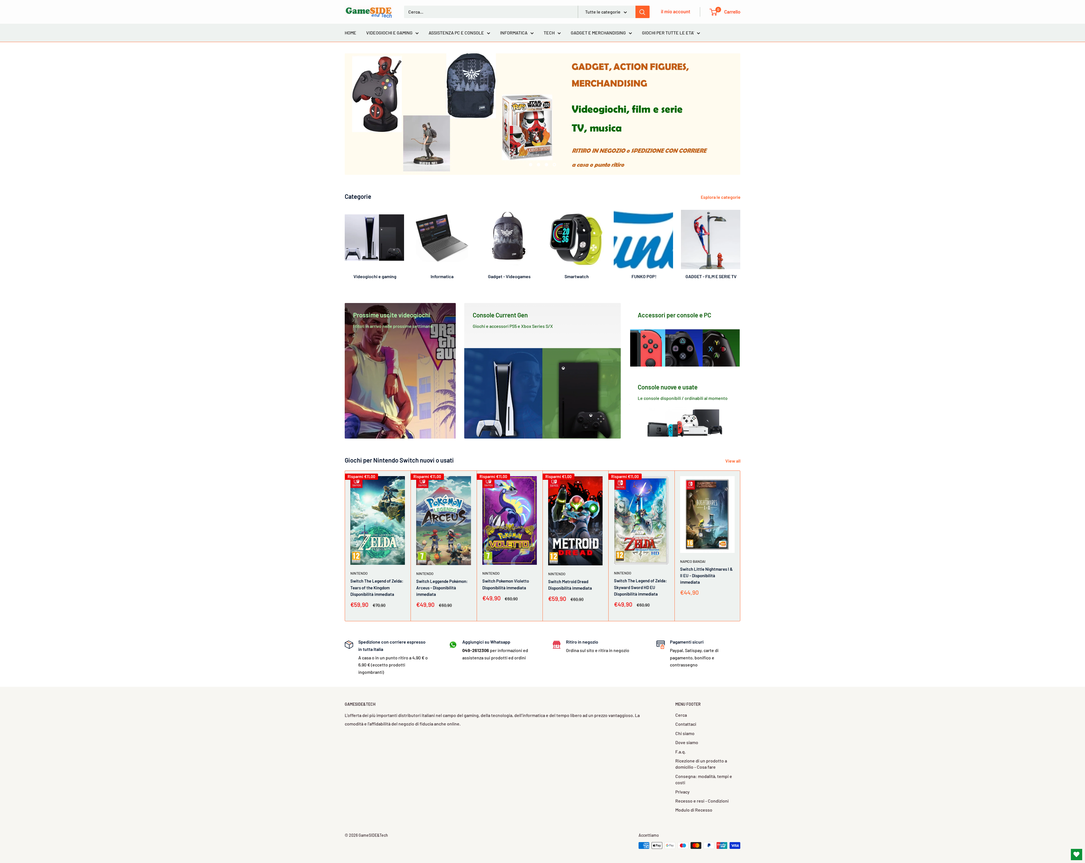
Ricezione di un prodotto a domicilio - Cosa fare (701, 764)
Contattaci (685, 724)
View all (733, 460)
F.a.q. (680, 751)
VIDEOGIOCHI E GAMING (389, 32)
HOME (350, 32)
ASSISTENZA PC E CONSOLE (456, 32)
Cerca (681, 715)
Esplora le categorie (721, 197)
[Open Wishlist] (1076, 854)
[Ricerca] (642, 12)
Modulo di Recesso (693, 809)
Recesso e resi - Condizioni (702, 800)
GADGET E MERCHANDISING (598, 32)
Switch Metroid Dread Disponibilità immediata (570, 585)
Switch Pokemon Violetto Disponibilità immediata (505, 584)
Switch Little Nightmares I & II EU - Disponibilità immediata (706, 575)
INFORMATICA (514, 32)
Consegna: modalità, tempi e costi (703, 779)
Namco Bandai (692, 561)
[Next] (740, 242)
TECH (549, 32)
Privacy (682, 791)
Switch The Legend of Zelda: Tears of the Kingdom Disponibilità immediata (376, 588)
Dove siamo (686, 742)
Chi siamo (685, 733)
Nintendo (359, 573)
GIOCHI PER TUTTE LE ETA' (668, 32)
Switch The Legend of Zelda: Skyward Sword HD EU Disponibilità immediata (640, 587)
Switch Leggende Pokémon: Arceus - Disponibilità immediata (442, 588)
